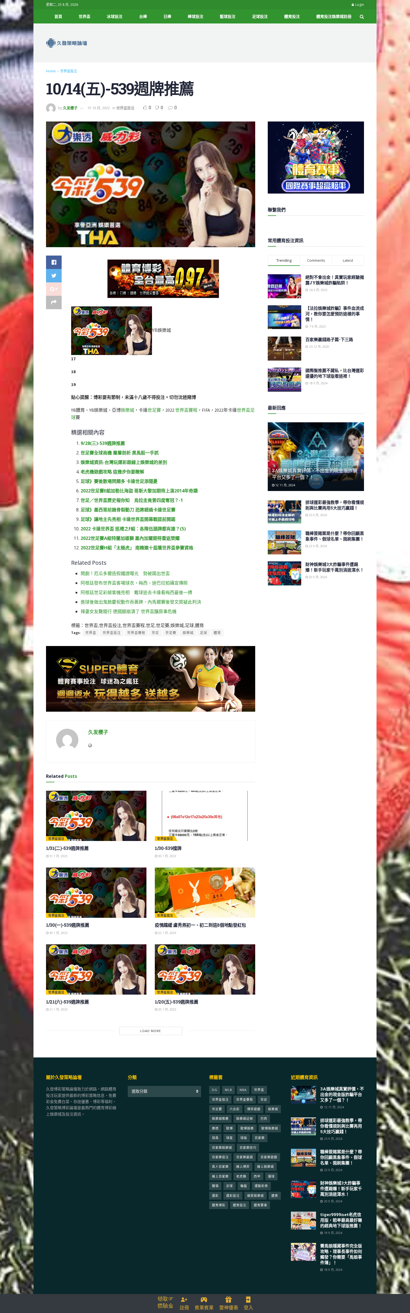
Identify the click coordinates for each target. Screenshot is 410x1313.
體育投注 (292, 16)
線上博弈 (243, 1166)
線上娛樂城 (265, 1166)
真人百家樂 (220, 1166)
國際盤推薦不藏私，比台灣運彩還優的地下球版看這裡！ (334, 373)
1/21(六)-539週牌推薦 (67, 1002)
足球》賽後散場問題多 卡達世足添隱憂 (119, 481)
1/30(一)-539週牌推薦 (67, 925)
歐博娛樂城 (269, 1128)
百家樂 (260, 1138)
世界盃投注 (68, 71)
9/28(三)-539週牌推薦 (103, 443)
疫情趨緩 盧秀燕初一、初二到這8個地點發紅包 (200, 925)
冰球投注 (114, 16)
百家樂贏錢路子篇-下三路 (329, 339)
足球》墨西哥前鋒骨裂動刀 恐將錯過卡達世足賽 (128, 510)
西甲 (257, 1176)
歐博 (229, 1128)
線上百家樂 (220, 1176)
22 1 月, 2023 (166, 933)
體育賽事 (260, 1205)
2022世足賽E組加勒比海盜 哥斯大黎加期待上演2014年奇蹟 (139, 491)
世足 (155, 632)
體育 (217, 632)
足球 (203, 632)
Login (359, 4)
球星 (229, 1138)
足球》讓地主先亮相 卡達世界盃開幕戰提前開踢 (128, 519)
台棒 (143, 16)
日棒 (167, 16)
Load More (150, 1031)
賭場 (215, 1186)
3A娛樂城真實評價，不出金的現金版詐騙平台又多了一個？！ (342, 1094)
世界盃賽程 (186, 410)
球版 (243, 1138)
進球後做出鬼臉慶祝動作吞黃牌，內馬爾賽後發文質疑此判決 (141, 602)
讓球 (271, 1176)
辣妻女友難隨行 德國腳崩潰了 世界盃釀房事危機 (129, 611)
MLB (228, 1090)
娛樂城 (127, 410)
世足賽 (154, 410)
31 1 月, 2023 (58, 856)
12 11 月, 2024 (284, 485)
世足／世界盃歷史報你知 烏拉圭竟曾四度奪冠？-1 (132, 500)
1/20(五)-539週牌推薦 (176, 1002)
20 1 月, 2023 (166, 1009)
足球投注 (260, 16)
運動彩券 (261, 1186)
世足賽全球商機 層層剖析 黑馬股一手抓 (120, 453)
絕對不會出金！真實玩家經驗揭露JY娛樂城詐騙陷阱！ (334, 279)
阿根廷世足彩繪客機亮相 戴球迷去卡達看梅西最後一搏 (136, 592)
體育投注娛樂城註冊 (333, 16)
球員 (215, 1138)
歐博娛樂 (247, 1128)
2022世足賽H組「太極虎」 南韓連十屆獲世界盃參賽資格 (137, 548)
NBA (243, 1090)
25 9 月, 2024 (317, 515)
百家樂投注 (220, 1157)
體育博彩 (218, 1205)
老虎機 (241, 1176)
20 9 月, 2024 (317, 577)
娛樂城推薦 (220, 1118)
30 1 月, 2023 (166, 856)
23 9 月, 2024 (317, 546)
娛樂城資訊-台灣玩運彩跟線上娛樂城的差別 (124, 462)
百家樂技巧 (248, 1147)
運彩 (215, 1195)
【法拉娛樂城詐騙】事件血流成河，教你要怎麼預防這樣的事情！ (334, 313)
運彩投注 (233, 1195)
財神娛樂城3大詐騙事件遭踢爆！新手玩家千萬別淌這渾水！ (334, 567)
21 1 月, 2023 (58, 1009)
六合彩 (235, 1109)
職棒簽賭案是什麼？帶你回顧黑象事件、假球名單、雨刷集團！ (334, 536)
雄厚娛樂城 (255, 1195)
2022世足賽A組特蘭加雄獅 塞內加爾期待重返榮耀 (130, 538)
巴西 (264, 1118)
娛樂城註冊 (244, 1118)
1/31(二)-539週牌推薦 (67, 848)
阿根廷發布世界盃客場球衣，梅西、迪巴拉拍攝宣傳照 (134, 583)
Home (51, 71)
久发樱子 (70, 107)
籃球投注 (227, 16)
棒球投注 (195, 16)
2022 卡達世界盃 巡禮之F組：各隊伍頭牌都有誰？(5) (133, 529)
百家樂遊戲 (269, 1157)
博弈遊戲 (254, 1109)
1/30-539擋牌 (168, 848)
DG (214, 1090)
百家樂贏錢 (244, 1157)
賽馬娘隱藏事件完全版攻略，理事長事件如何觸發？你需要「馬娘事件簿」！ (341, 1254)
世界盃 (84, 16)
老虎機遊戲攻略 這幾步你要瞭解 (112, 472)
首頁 (58, 16)
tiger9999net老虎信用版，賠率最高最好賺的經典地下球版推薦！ (341, 1220)
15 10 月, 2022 (98, 107)
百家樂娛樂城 (222, 1147)
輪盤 (243, 1186)
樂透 (215, 1128)
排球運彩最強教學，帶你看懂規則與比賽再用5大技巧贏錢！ (334, 505)
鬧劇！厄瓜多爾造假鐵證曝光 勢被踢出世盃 (125, 573)
